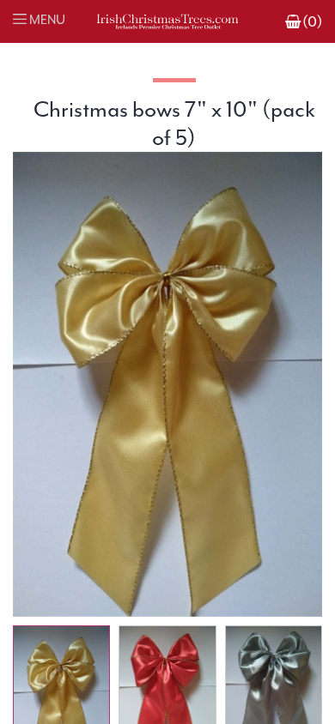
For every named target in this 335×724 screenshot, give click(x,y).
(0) (312, 21)
